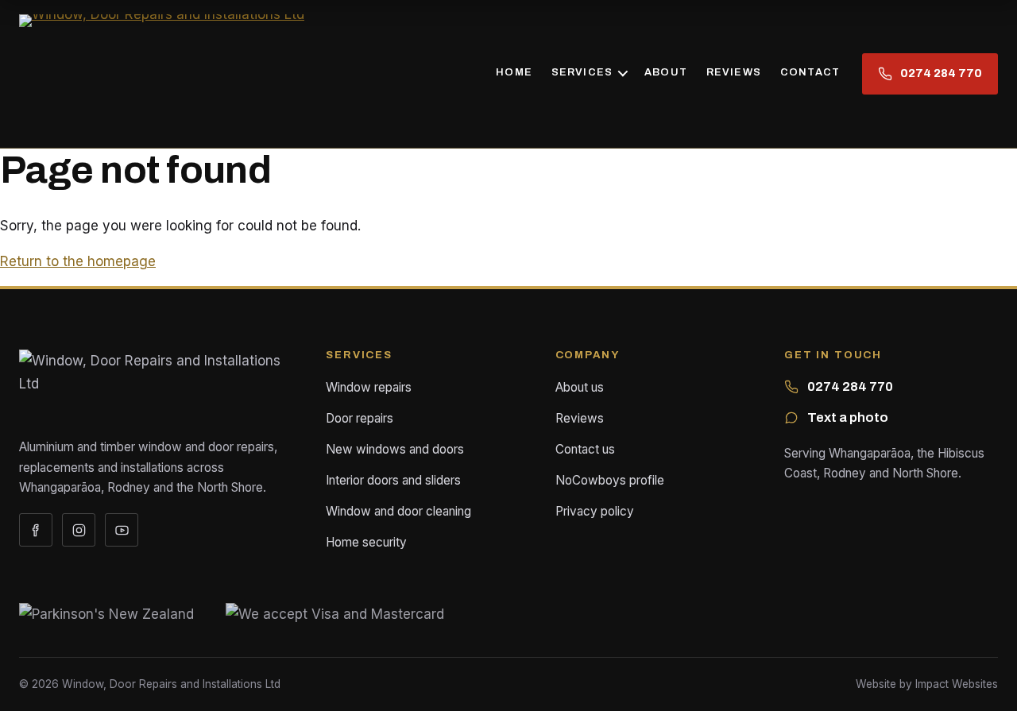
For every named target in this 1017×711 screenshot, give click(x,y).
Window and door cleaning (398, 511)
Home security (366, 542)
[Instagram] (78, 530)
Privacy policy (594, 511)
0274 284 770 (850, 386)
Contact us (585, 449)
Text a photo (847, 417)
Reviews (733, 72)
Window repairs (369, 387)
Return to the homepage (78, 261)
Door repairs (359, 418)
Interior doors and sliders (393, 480)
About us (579, 387)
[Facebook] (35, 530)
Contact (810, 72)
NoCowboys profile (609, 480)
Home (514, 72)
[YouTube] (121, 530)
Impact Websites (956, 684)
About (665, 72)
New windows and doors (395, 449)
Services (582, 72)
